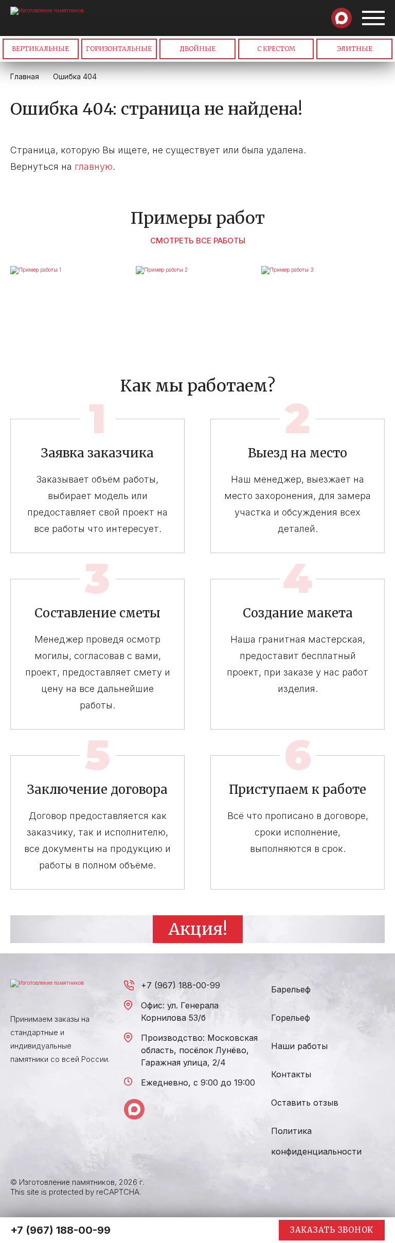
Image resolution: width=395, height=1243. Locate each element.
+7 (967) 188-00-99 (180, 985)
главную (94, 166)
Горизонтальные (119, 48)
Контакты (291, 1074)
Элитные (354, 48)
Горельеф (290, 1018)
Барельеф (291, 989)
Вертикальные (40, 48)
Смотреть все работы (197, 240)
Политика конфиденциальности (316, 1141)
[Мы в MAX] (341, 18)
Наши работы (299, 1046)
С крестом (276, 48)
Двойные (197, 48)
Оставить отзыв (304, 1102)
